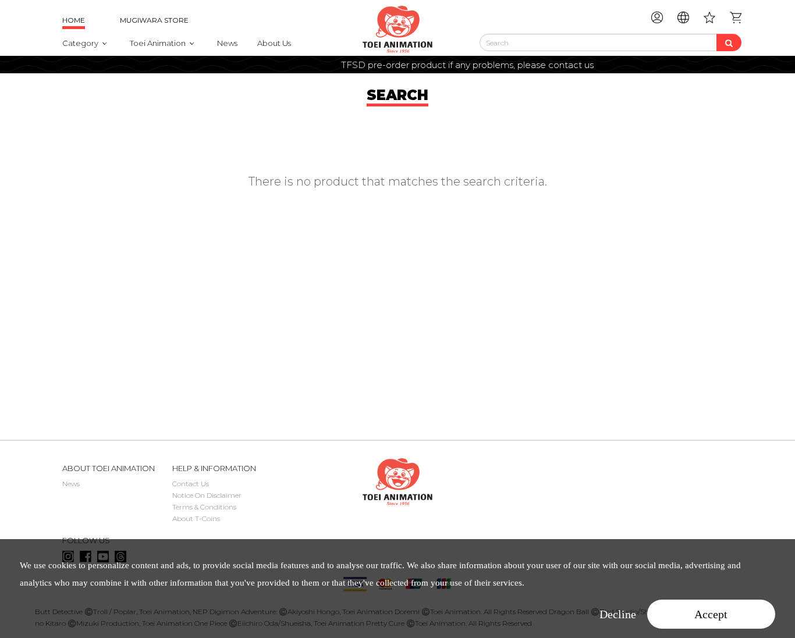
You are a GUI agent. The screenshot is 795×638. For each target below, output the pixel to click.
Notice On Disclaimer (207, 495)
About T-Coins (196, 518)
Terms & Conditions (204, 506)
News (227, 43)
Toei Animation (158, 43)
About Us (274, 43)
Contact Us (190, 483)
